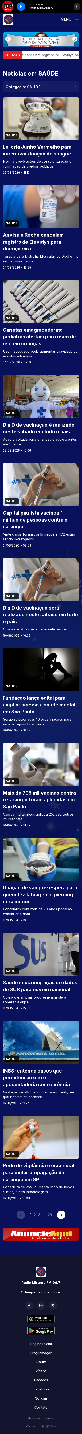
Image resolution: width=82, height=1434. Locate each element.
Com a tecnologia (35, 1426)
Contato (41, 1407)
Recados (41, 1380)
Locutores (41, 1389)
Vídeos (41, 1371)
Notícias (41, 1398)
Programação (41, 1353)
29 (50, 1215)
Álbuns (41, 1362)
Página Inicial (41, 1344)
